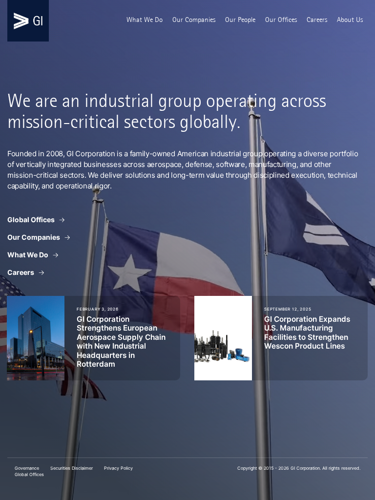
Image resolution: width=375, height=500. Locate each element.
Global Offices (31, 219)
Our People (240, 19)
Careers (317, 19)
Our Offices (281, 19)
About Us (350, 19)
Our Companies (193, 19)
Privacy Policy (118, 468)
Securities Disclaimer (71, 468)
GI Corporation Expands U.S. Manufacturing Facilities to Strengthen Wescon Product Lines (307, 332)
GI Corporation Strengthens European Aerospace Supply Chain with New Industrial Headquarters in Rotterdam (121, 341)
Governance (27, 468)
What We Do (144, 19)
